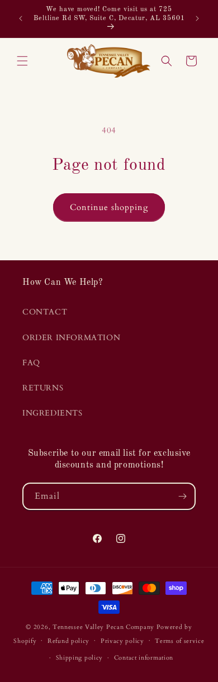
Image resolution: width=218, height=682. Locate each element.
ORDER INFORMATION (71, 337)
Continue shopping (109, 207)
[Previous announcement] (20, 18)
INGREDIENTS (52, 413)
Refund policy (68, 641)
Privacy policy (122, 641)
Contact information (143, 658)
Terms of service (179, 641)
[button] (22, 61)
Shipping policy (79, 658)
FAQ (31, 362)
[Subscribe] (182, 496)
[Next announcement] (197, 18)
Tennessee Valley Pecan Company (103, 627)
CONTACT (44, 312)
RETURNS (42, 388)
